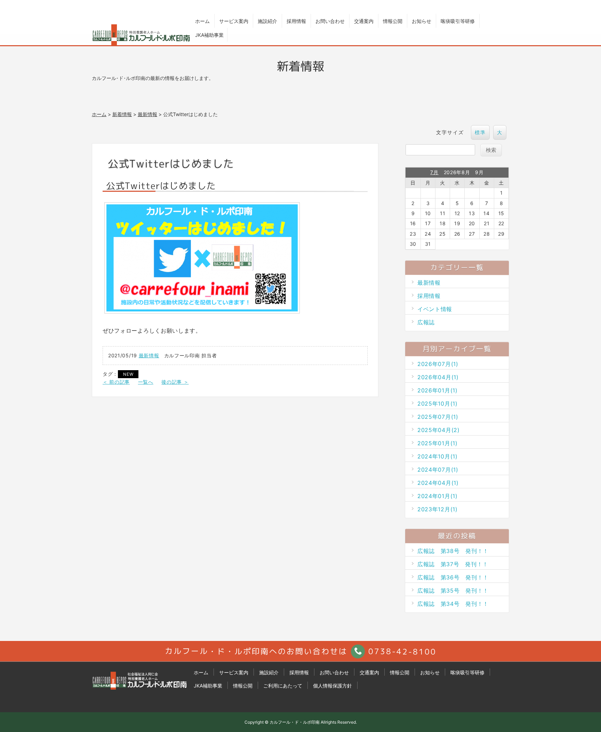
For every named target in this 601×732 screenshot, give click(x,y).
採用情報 (296, 21)
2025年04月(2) (438, 429)
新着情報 (122, 114)
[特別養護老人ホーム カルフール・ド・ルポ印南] (141, 34)
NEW (128, 374)
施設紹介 (267, 21)
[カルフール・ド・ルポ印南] (140, 686)
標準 (480, 132)
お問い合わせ (330, 21)
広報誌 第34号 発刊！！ (453, 603)
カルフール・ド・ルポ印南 (295, 722)
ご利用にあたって (282, 686)
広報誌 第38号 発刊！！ (453, 550)
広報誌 (426, 322)
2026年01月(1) (437, 390)
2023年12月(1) (437, 509)
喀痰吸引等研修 (458, 21)
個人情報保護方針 (332, 686)
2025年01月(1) (437, 443)
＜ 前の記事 (116, 382)
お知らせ (421, 21)
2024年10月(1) (437, 456)
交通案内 (364, 21)
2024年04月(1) (438, 482)
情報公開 (392, 21)
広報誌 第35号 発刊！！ (453, 590)
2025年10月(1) (437, 403)
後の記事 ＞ (175, 382)
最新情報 (147, 114)
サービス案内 (233, 21)
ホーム (202, 21)
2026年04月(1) (438, 377)
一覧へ (145, 382)
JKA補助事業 (209, 35)
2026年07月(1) (437, 363)
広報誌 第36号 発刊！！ (453, 577)
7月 (434, 172)
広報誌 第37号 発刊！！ (452, 564)
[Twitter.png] (202, 310)
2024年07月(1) (437, 469)
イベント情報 (434, 309)
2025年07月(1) (437, 416)
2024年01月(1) (437, 496)
